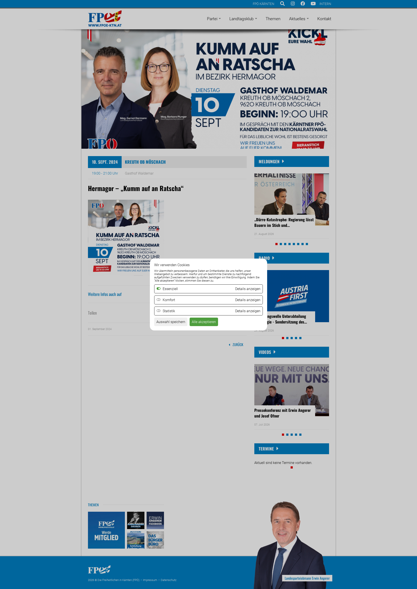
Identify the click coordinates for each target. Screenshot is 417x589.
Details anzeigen (247, 300)
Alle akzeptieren (204, 322)
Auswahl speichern (170, 322)
